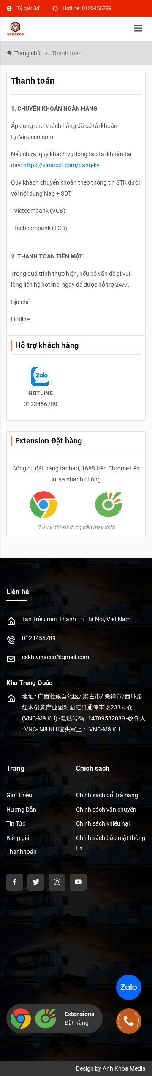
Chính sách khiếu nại (103, 823)
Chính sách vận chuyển (106, 809)
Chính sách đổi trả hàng (107, 795)
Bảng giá (18, 837)
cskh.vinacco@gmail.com (55, 657)
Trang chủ (27, 53)
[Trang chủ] (15, 27)
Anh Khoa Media (124, 1068)
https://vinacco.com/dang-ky (61, 165)
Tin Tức (15, 823)
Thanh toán (21, 851)
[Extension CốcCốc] (108, 504)
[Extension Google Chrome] (43, 504)
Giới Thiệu (19, 795)
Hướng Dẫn (21, 809)
